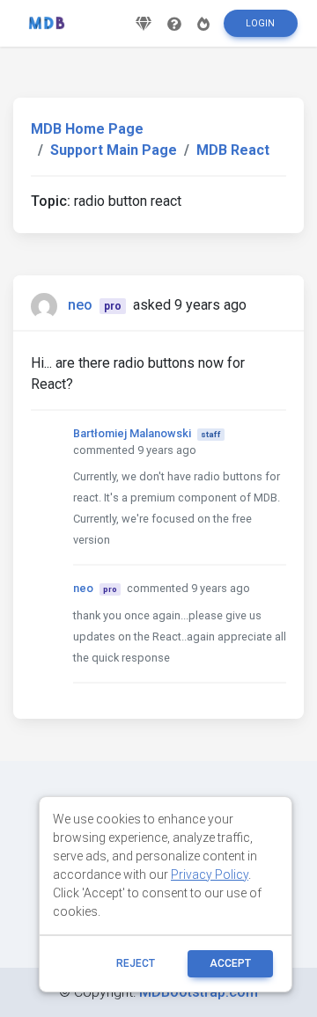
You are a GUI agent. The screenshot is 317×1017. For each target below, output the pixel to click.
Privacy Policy (209, 874)
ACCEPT (230, 963)
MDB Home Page (87, 129)
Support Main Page (113, 150)
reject (135, 963)
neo (80, 304)
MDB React (232, 150)
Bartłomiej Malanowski (132, 433)
